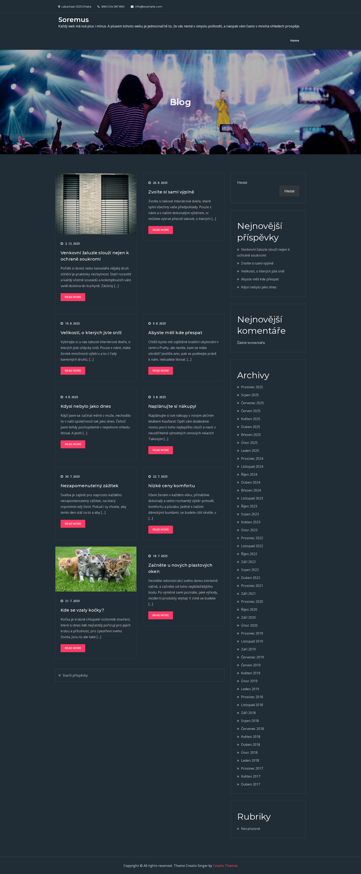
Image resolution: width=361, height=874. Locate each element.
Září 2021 (248, 593)
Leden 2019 (250, 689)
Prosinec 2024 (252, 458)
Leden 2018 (250, 760)
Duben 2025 (250, 426)
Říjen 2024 (249, 474)
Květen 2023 (250, 522)
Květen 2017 (250, 776)
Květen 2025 (250, 419)
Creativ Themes (225, 865)
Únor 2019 (249, 681)
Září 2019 (248, 649)
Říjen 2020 (249, 609)
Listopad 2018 (252, 705)
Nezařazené (250, 828)
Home (294, 40)
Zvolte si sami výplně (171, 191)
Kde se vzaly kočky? (82, 610)
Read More (73, 297)
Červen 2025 (251, 411)
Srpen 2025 (250, 395)
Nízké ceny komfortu (171, 485)
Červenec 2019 (252, 657)
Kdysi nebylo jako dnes (86, 406)
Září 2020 (248, 617)
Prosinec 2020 (252, 601)
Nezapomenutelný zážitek (90, 485)
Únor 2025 (249, 442)
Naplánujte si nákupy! (172, 406)
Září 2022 (248, 562)
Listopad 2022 (252, 546)
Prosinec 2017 (252, 768)
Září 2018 (248, 712)
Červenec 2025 (252, 403)
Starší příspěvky (75, 675)
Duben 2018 (250, 744)
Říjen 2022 (249, 554)
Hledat (242, 182)
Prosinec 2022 (252, 538)
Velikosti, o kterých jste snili (91, 332)
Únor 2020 (249, 625)
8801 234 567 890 (113, 6)
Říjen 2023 (249, 506)
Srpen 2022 (250, 569)
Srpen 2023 (250, 514)
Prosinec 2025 (252, 387)
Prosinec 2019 (252, 633)
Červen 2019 (251, 665)
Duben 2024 (250, 482)
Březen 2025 (251, 434)
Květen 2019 (250, 673)
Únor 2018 (249, 752)
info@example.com (148, 6)
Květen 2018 (250, 736)
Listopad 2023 (252, 498)
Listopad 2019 (252, 641)
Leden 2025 (250, 450)
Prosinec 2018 (252, 697)
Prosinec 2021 (252, 585)
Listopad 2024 (252, 466)
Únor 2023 (249, 530)
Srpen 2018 (250, 720)
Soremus (73, 19)
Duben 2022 (250, 577)
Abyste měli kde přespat (175, 332)
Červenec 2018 (252, 728)
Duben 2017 (250, 784)
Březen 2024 (251, 490)
